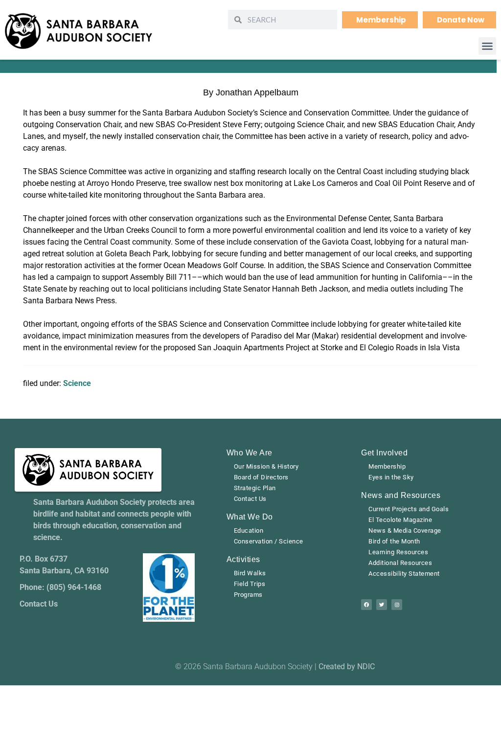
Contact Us (250, 498)
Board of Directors (261, 477)
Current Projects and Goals (408, 509)
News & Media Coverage (404, 530)
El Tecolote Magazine (400, 519)
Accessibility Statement (404, 573)
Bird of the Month (394, 541)
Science (77, 383)
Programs (248, 594)
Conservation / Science (268, 541)
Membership (387, 466)
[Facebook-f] (366, 604)
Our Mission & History (266, 466)
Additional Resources (400, 562)
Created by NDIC (347, 666)
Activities (243, 559)
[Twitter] (381, 604)
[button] (487, 46)
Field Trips (250, 583)
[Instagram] (396, 604)
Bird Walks (250, 573)
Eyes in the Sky (391, 477)
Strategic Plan (255, 488)
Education (249, 530)
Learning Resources (398, 552)
